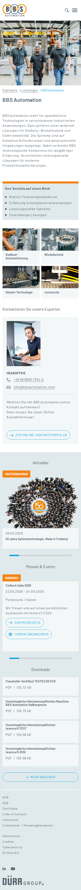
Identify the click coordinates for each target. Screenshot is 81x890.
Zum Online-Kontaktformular (41, 435)
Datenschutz (11, 836)
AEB (5, 803)
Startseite (9, 90)
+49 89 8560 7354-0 (29, 379)
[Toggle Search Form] (67, 10)
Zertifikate (10, 808)
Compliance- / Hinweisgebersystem (27, 825)
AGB (5, 797)
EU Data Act (10, 852)
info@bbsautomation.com (34, 387)
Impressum (10, 819)
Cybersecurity (12, 847)
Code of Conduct (14, 814)
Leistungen (29, 90)
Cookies (8, 841)
